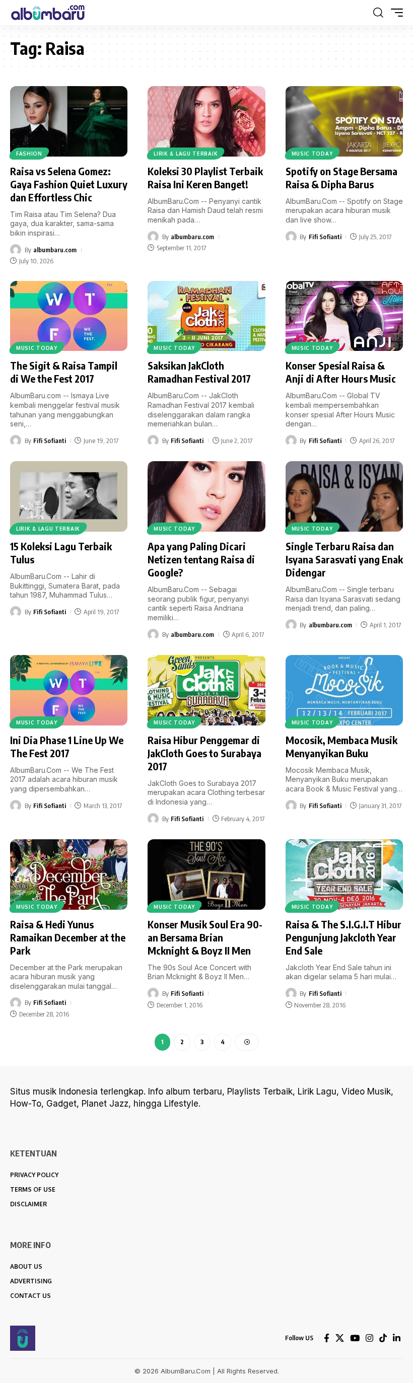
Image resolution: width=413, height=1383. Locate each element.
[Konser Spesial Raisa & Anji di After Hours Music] (344, 316)
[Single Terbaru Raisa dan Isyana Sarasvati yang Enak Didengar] (344, 496)
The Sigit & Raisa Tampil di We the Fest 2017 (63, 372)
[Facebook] (326, 1338)
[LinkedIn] (396, 1338)
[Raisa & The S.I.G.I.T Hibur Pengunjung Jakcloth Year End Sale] (344, 874)
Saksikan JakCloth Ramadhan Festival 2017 (199, 372)
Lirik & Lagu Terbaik (186, 154)
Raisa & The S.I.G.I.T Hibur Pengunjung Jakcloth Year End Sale (343, 937)
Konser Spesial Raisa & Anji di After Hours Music (341, 372)
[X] (340, 1338)
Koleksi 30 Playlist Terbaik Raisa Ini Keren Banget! (205, 177)
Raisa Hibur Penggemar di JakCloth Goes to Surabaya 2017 (204, 753)
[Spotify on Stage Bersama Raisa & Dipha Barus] (344, 121)
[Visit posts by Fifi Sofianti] (291, 236)
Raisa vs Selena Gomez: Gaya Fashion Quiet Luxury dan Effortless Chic (68, 184)
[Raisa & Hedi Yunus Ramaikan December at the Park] (68, 874)
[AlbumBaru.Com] (48, 12)
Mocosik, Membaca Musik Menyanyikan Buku (341, 746)
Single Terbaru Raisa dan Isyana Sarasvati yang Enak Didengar (344, 559)
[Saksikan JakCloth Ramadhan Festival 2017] (206, 316)
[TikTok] (383, 1338)
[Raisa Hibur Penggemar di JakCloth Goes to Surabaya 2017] (206, 690)
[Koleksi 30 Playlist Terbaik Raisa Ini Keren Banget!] (206, 121)
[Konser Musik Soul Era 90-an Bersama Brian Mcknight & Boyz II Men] (206, 874)
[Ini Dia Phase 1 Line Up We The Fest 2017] (68, 690)
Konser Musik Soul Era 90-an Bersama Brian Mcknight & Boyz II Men (205, 937)
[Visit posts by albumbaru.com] (15, 249)
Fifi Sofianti (325, 237)
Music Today (312, 154)
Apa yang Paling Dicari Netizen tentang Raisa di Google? (201, 559)
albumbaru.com (55, 250)
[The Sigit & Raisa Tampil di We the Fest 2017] (68, 316)
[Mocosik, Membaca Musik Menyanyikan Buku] (344, 690)
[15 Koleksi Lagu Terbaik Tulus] (68, 496)
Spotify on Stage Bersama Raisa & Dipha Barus (341, 177)
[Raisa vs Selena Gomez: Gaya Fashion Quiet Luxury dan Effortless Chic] (68, 121)
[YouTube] (355, 1338)
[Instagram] (369, 1338)
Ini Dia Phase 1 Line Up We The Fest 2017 (66, 746)
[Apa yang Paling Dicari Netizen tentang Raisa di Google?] (206, 496)
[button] (378, 13)
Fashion (29, 154)
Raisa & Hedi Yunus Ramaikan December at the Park (67, 937)
